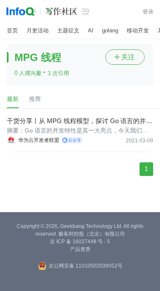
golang (110, 30)
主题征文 (68, 30)
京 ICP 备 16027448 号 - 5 (80, 242)
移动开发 (138, 30)
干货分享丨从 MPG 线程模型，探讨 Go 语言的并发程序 (79, 121)
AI (90, 30)
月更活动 (37, 30)
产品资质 (80, 249)
